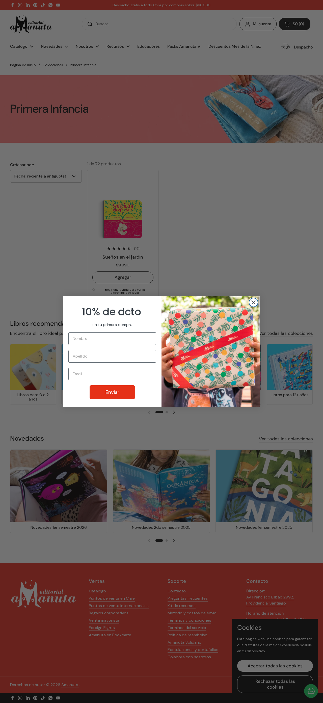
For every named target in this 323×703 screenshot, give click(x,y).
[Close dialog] (253, 302)
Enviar (112, 392)
